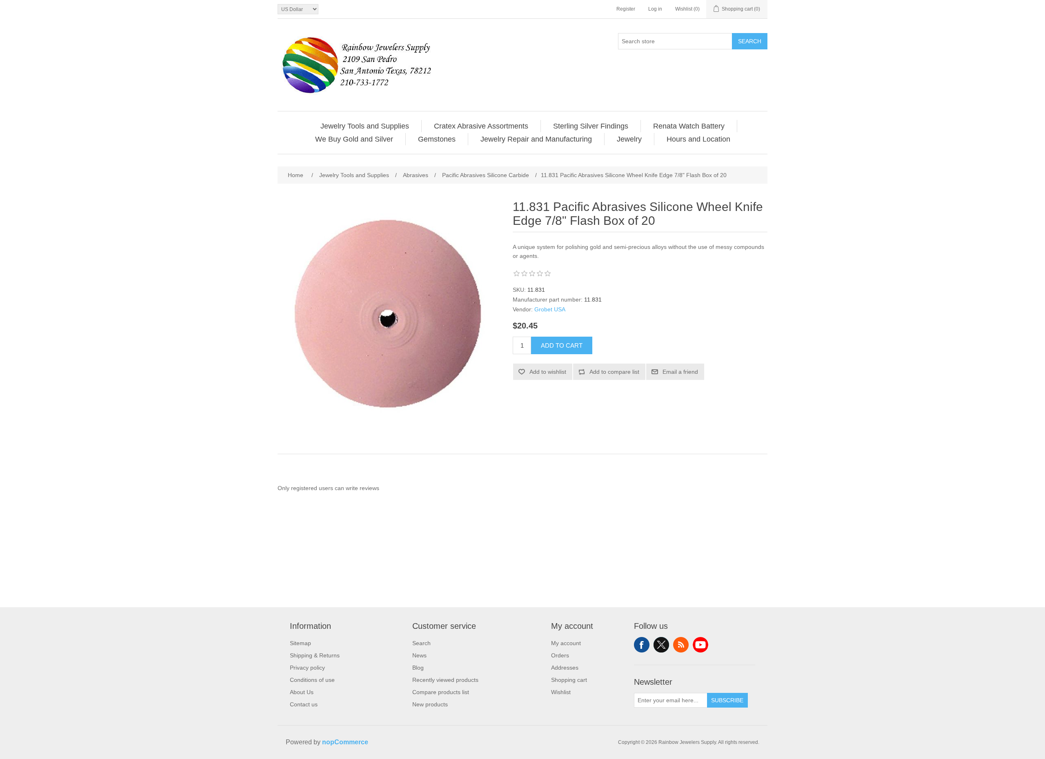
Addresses (564, 667)
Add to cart (562, 345)
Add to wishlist (547, 371)
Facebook (641, 644)
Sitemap (300, 643)
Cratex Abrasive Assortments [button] (481, 126)
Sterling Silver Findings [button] (590, 126)
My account (566, 643)
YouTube (700, 644)
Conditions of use (312, 680)
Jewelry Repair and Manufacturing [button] (536, 139)
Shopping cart (569, 680)
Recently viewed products (445, 680)
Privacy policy (307, 667)
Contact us (304, 704)
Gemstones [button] (437, 139)
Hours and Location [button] (698, 139)
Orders (560, 655)
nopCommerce (345, 742)
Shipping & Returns (315, 655)
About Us (302, 692)
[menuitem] (365, 126)
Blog (418, 667)
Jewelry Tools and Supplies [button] (364, 126)
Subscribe (727, 700)
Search (749, 41)
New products (430, 704)
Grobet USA (549, 309)
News (419, 655)
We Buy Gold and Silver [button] (354, 139)
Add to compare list (614, 371)
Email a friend (680, 371)
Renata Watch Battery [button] (689, 126)
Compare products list (440, 692)
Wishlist (561, 692)
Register (625, 9)
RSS (681, 644)
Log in (655, 9)
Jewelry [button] (629, 139)
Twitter (661, 644)
